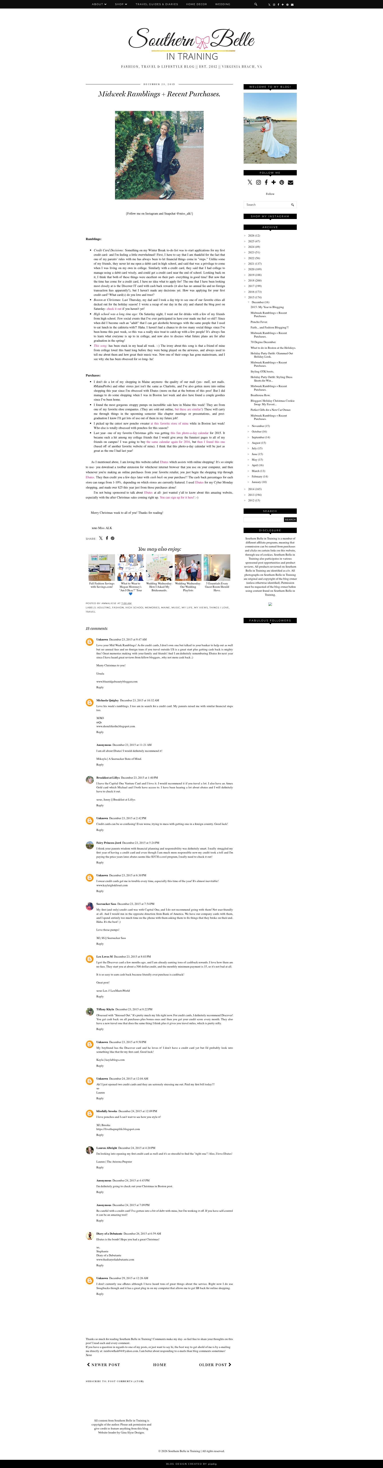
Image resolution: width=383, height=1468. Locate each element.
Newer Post (105, 1364)
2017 (251, 286)
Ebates (164, 462)
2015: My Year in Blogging (267, 307)
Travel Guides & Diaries (157, 4)
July (254, 448)
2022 (251, 258)
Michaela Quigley (107, 700)
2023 (251, 252)
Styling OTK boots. (262, 371)
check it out (114, 308)
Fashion (118, 607)
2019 (251, 275)
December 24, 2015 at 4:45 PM (131, 1180)
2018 (251, 280)
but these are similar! (188, 409)
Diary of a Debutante (109, 1233)
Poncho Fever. (259, 322)
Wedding (223, 4)
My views (201, 607)
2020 (251, 269)
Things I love (219, 607)
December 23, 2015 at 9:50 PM (127, 1042)
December (258, 302)
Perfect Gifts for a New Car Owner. (271, 410)
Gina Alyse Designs (132, 1432)
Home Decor (196, 4)
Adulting (104, 607)
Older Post (214, 1364)
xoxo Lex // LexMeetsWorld (113, 991)
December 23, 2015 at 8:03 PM (132, 956)
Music (176, 607)
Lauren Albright (106, 1148)
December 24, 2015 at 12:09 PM (138, 1111)
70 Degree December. (263, 342)
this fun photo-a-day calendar (189, 433)
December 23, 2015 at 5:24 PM (140, 843)
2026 (251, 235)
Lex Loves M (104, 956)
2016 (251, 292)
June (254, 454)
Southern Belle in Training (184, 1451)
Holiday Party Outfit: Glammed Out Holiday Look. (272, 355)
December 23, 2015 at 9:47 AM (128, 639)
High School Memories (142, 607)
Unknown (102, 639)
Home (159, 1364)
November (258, 426)
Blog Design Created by (191, 1463)
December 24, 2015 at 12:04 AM (128, 1078)
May (254, 460)
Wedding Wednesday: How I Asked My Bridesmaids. (159, 586)
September (258, 437)
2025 (251, 241)
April (255, 465)
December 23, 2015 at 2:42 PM (127, 818)
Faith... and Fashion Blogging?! (270, 327)
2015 (251, 297)
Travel (91, 611)
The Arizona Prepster (119, 1162)
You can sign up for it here (176, 497)
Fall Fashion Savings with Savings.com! (101, 585)
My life (187, 607)
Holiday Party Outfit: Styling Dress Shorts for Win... (271, 378)
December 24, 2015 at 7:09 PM (131, 1205)
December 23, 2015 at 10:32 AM (139, 700)
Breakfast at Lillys (108, 777)
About (98, 4)
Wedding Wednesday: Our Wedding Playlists (188, 586)
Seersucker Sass (106, 904)
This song (100, 345)
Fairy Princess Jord (108, 842)
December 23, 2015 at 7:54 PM (135, 904)
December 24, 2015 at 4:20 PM (136, 1148)
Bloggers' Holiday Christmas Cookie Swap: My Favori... (273, 402)
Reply (100, 687)
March (256, 471)
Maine (165, 607)
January (256, 482)
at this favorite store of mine (169, 423)
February (257, 476)
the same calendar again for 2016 (168, 442)
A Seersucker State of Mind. (125, 759)
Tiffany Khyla (105, 1009)
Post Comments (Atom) (126, 1381)
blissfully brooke (106, 1111)
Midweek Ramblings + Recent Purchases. (269, 314)
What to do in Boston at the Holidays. (273, 348)
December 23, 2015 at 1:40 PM (139, 778)
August (256, 443)
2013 (251, 495)
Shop (119, 4)
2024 (251, 247)
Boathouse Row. (260, 395)
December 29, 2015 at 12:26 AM (128, 1278)
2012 (251, 500)
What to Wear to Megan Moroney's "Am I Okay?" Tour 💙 (130, 588)
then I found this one (211, 442)
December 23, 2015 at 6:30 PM (127, 875)
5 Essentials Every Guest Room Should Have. (217, 586)
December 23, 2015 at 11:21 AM (132, 745)
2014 (251, 489)
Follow (270, 194)
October (256, 431)
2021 (251, 264)
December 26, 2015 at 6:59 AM (142, 1233)
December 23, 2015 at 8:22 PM (133, 1009)
